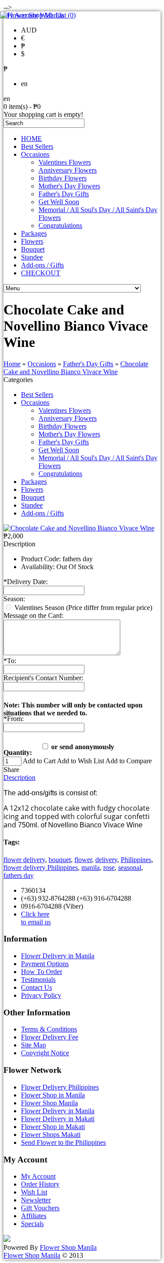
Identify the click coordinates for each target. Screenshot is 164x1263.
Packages (34, 233)
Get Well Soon (58, 202)
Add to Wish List (80, 761)
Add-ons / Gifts (42, 265)
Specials (32, 1223)
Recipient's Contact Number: (43, 678)
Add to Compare (128, 761)
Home (12, 364)
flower (83, 859)
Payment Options (45, 963)
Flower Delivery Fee (49, 1037)
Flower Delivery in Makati (57, 1118)
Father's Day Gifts (63, 194)
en (24, 83)
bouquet (60, 859)
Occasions (35, 154)
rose (109, 867)
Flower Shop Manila (49, 1103)
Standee (32, 257)
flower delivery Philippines (40, 867)
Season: (14, 599)
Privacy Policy (41, 995)
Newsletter (36, 1200)
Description (19, 777)
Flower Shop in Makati (53, 1126)
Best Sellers (37, 146)
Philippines (136, 859)
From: (13, 718)
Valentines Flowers (64, 162)
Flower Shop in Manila (53, 1095)
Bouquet (33, 249)
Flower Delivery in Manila (57, 956)
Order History (40, 1184)
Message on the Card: (33, 615)
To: (9, 660)
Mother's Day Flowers (69, 186)
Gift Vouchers (40, 1208)
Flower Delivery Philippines (60, 1087)
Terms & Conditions (49, 1029)
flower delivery (24, 859)
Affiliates (33, 1216)
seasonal (129, 867)
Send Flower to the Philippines (63, 1142)
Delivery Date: (25, 581)
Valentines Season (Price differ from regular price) (83, 607)
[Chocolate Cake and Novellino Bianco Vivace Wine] (78, 528)
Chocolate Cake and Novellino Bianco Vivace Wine (75, 367)
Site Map (33, 1045)
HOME (31, 138)
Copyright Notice (45, 1053)
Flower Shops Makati (50, 1134)
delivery (106, 859)
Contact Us (36, 987)
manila (90, 867)
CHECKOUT (40, 273)
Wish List (34, 1192)
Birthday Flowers (62, 178)
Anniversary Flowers (67, 170)
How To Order (41, 971)
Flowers (32, 241)
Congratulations (60, 225)
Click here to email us (36, 918)
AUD (29, 30)
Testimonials (38, 979)
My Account (38, 1176)
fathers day (18, 875)
